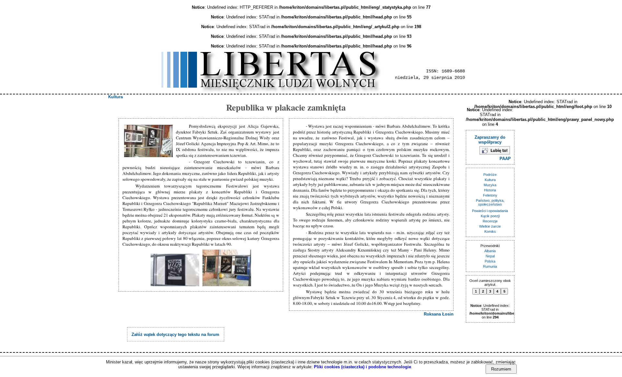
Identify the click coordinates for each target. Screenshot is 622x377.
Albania (490, 251)
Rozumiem (501, 369)
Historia (490, 190)
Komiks (490, 231)
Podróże (490, 175)
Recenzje (490, 221)
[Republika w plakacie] (149, 141)
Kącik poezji (490, 216)
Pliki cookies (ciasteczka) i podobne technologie (362, 366)
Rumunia (490, 266)
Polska (490, 261)
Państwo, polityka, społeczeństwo (490, 202)
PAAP (505, 158)
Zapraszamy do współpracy (490, 140)
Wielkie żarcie (490, 226)
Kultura (115, 96)
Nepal (490, 256)
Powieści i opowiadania (490, 211)
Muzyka (490, 185)
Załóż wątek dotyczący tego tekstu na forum (175, 334)
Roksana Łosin (439, 314)
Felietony (490, 195)
